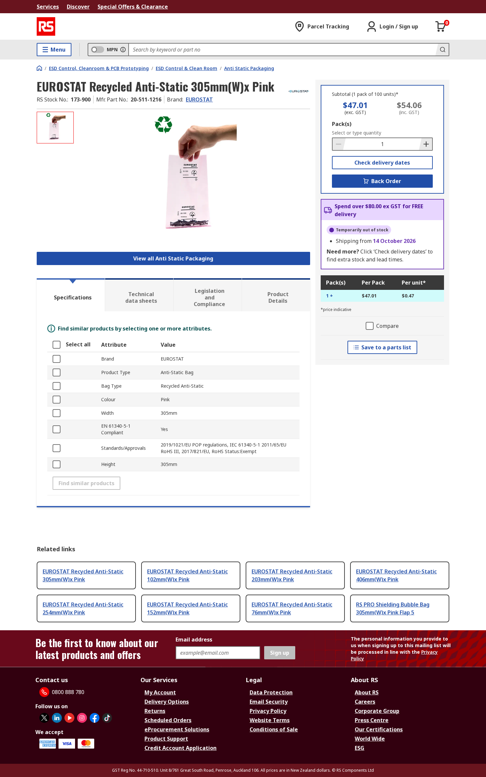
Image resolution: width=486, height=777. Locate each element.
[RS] (46, 26)
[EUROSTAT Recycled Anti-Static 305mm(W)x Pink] (192, 178)
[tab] (71, 294)
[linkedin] (57, 718)
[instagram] (82, 718)
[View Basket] (440, 26)
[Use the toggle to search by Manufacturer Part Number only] (123, 49)
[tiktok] (107, 718)
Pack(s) (341, 124)
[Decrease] (339, 144)
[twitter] (44, 718)
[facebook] (95, 718)
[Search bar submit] (442, 50)
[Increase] (425, 144)
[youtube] (69, 718)
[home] (39, 68)
